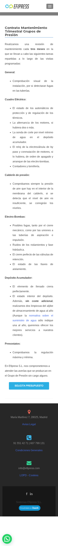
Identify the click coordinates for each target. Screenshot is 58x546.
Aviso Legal (29, 424)
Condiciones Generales (29, 450)
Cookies (33, 475)
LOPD (23, 475)
